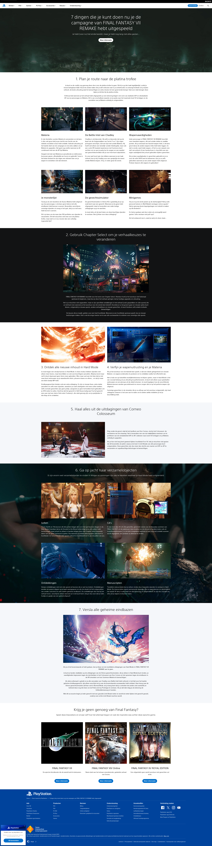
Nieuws (62, 6)
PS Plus (38, 6)
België (32, 841)
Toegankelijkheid (84, 808)
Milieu (81, 806)
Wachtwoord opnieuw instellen (115, 816)
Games (28, 6)
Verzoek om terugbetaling (114, 818)
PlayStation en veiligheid (113, 808)
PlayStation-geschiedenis (33, 818)
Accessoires (50, 6)
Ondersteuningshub (112, 806)
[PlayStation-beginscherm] (4, 5)
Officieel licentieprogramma (141, 818)
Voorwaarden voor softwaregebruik (176, 841)
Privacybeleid (128, 841)
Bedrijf (28, 816)
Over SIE (28, 806)
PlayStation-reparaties (113, 813)
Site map (154, 841)
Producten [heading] (57, 803)
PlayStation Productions (32, 813)
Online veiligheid (84, 811)
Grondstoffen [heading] (138, 803)
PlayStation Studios (31, 811)
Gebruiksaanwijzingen (113, 821)
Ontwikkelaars (137, 816)
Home (28, 798)
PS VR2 (55, 811)
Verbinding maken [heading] (167, 803)
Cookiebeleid (161, 841)
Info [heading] (27, 803)
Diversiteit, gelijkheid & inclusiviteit (89, 813)
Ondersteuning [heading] (112, 803)
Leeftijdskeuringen (138, 811)
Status (108, 811)
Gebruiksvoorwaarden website (142, 841)
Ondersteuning (75, 6)
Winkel (11, 6)
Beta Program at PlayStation (167, 817)
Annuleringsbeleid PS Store (140, 808)
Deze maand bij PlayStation (39, 798)
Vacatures (29, 808)
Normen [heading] (83, 803)
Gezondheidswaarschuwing (140, 813)
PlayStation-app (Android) (167, 814)
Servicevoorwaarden (138, 806)
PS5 (20, 6)
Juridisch (121, 841)
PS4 (54, 808)
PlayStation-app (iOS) (166, 812)
